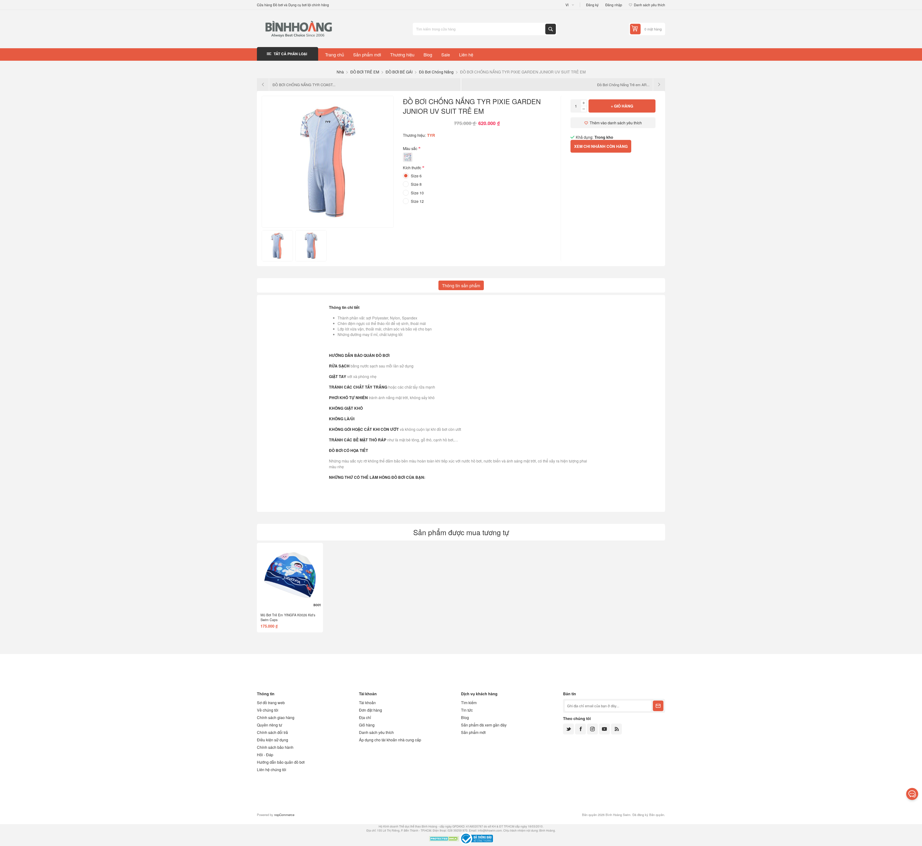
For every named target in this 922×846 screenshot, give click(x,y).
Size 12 (417, 201)
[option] (277, 245)
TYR (431, 135)
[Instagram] (592, 729)
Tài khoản (367, 702)
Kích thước (412, 168)
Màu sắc (410, 148)
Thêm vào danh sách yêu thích (616, 123)
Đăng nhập (613, 4)
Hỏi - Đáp (265, 754)
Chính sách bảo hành (275, 747)
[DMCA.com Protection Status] (444, 839)
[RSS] (616, 729)
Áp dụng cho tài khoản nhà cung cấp (390, 740)
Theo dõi (658, 706)
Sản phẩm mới (473, 732)
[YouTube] (604, 729)
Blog (465, 717)
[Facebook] (580, 729)
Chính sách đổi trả (272, 732)
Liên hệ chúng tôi (271, 769)
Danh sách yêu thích (376, 732)
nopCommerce (284, 814)
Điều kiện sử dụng (272, 740)
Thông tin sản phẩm (461, 285)
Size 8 (416, 184)
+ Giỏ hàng (622, 106)
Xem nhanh (279, 601)
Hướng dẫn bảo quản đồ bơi (281, 762)
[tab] (461, 285)
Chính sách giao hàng (275, 717)
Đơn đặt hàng (370, 710)
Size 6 (416, 176)
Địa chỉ (365, 717)
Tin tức (467, 710)
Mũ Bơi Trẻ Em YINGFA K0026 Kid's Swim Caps (288, 617)
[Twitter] (568, 729)
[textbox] (479, 29)
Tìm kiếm (550, 29)
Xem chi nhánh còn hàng (601, 146)
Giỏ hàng (367, 725)
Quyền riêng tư (269, 725)
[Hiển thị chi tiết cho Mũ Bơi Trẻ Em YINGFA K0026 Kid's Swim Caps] (290, 576)
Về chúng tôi (267, 710)
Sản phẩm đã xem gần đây (484, 725)
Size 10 (417, 193)
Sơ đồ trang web (271, 702)
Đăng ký (592, 4)
